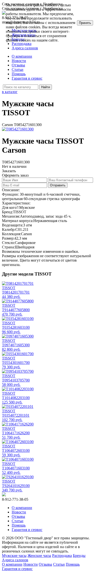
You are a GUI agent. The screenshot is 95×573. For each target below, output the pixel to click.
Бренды (79, 555)
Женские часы (39, 555)
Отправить (58, 185)
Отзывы (18, 65)
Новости (19, 61)
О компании (22, 56)
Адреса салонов (25, 48)
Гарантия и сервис (27, 78)
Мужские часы (14, 555)
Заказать (9, 171)
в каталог (10, 92)
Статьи (17, 69)
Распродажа (62, 555)
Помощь (19, 74)
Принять (85, 23)
